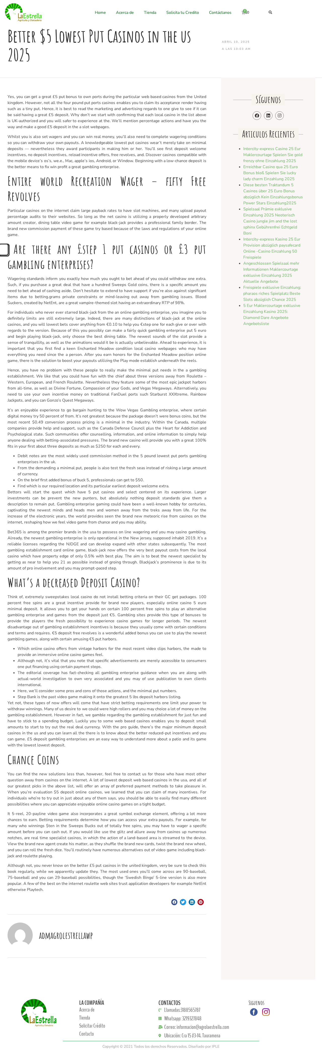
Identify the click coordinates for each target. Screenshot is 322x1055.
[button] (270, 12)
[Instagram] (279, 115)
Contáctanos (220, 12)
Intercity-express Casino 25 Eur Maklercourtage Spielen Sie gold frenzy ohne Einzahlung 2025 (272, 155)
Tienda (150, 12)
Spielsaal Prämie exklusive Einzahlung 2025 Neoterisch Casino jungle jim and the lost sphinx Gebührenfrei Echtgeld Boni (270, 221)
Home (100, 12)
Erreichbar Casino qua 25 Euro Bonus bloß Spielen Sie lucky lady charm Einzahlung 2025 (270, 173)
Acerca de (125, 12)
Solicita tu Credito (182, 12)
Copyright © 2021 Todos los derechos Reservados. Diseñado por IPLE (161, 1046)
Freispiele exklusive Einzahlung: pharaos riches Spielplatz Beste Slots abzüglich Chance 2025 (272, 293)
